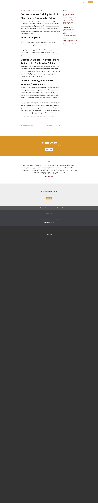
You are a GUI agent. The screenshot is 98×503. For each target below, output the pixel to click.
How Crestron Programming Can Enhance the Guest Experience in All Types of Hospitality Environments (70, 19)
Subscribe (49, 198)
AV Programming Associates (8, 2)
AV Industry (23, 10)
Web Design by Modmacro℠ (50, 222)
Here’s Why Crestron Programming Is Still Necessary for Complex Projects (70, 14)
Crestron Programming (30, 10)
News (36, 10)
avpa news (49, 116)
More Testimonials (49, 176)
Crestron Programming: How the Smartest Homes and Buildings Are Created (69, 37)
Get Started (49, 149)
